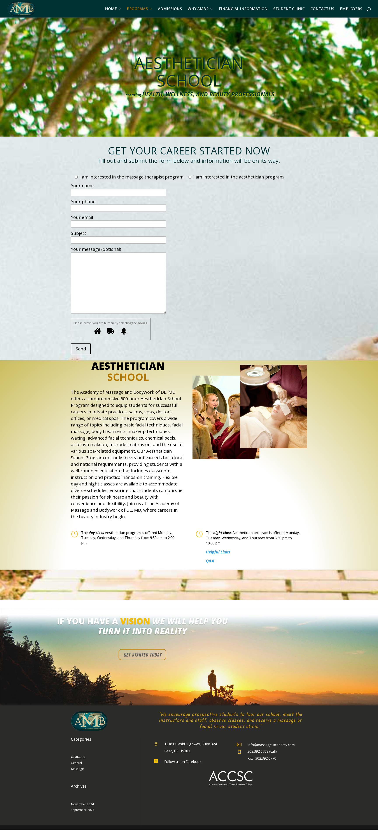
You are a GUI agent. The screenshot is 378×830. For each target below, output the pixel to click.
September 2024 (82, 810)
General (76, 763)
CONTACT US (322, 9)
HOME (111, 9)
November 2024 (82, 804)
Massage (77, 769)
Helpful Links (218, 551)
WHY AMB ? (198, 9)
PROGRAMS (137, 9)
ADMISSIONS (170, 9)
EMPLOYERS (351, 9)
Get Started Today (142, 654)
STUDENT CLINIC (289, 9)
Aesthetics (78, 757)
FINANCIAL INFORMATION (243, 9)
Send (81, 349)
